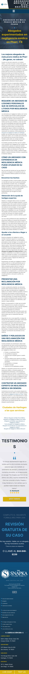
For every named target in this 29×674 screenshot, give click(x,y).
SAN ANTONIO (4, 644)
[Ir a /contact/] (15, 603)
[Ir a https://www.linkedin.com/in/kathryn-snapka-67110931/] (16, 592)
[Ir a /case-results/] (15, 612)
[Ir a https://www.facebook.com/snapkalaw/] (13, 592)
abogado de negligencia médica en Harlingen (13, 132)
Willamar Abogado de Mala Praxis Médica (14, 417)
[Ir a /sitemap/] (15, 617)
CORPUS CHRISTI (5, 636)
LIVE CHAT (7, 672)
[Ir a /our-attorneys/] (15, 601)
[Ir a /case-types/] (15, 610)
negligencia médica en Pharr (16, 394)
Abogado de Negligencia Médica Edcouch (14, 428)
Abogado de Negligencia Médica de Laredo (14, 419)
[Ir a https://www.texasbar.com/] (15, 622)
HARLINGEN (4, 653)
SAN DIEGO (4, 661)
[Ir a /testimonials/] (15, 605)
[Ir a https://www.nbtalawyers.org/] (15, 629)
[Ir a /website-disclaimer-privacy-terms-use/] (15, 615)
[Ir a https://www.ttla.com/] (15, 626)
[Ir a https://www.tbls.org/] (15, 624)
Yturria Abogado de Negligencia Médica (14, 424)
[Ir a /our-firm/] (15, 598)
